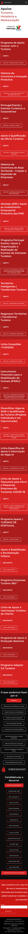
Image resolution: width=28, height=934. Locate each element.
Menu (26, 2)
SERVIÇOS (14, 923)
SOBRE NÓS (7, 923)
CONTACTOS (14, 925)
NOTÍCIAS (21, 923)
